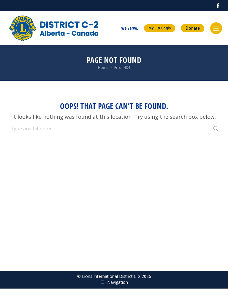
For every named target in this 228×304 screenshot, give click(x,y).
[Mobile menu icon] (216, 28)
